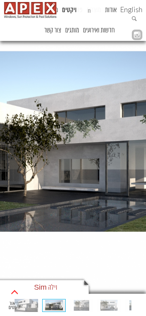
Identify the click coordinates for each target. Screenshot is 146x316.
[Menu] (89, 10)
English (131, 9)
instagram (137, 35)
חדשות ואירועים (99, 30)
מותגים (72, 30)
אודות (111, 10)
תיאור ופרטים (14, 305)
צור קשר (52, 30)
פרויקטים (72, 10)
